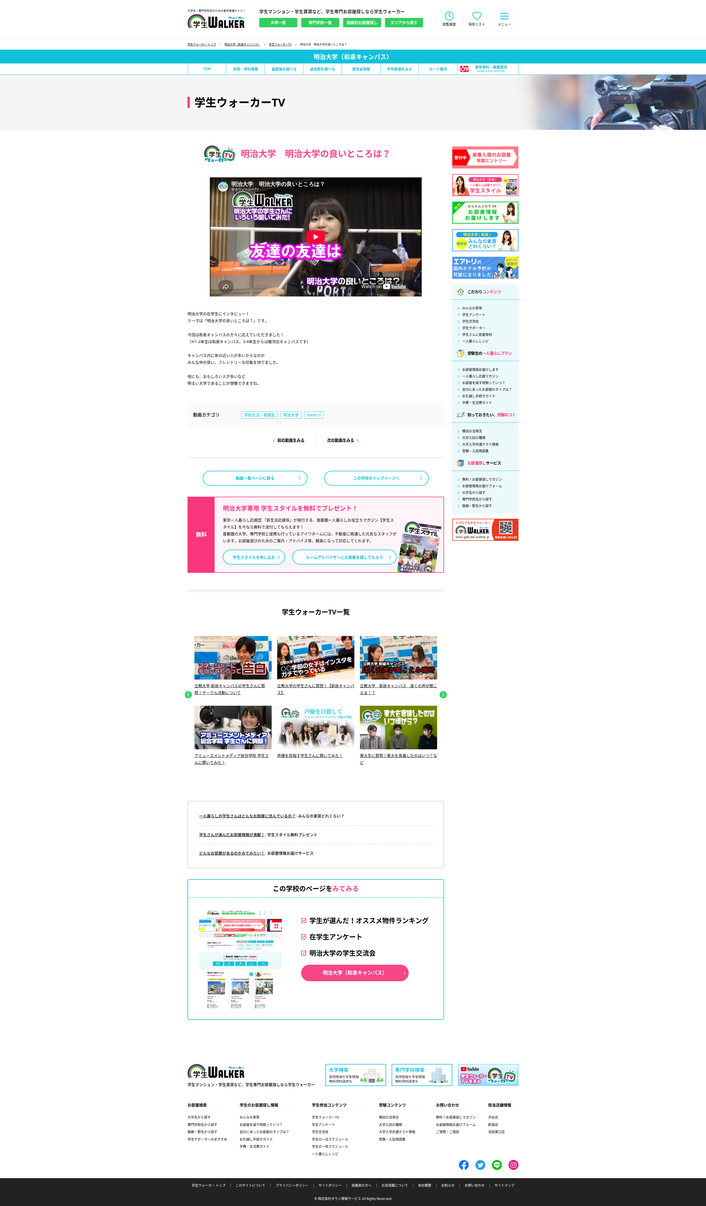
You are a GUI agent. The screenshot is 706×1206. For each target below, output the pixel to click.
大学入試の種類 (473, 438)
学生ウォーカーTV (280, 44)
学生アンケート (473, 315)
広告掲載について (395, 1186)
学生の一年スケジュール (330, 1146)
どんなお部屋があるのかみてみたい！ (232, 853)
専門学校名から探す (477, 499)
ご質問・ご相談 (447, 1132)
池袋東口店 (496, 1132)
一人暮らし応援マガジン (480, 376)
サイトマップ (504, 1186)
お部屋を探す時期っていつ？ (483, 383)
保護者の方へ (361, 1186)
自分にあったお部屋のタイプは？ (487, 389)
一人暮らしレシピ (475, 341)
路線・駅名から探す (477, 506)
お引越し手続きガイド (478, 396)
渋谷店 (493, 1117)
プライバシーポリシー (292, 1186)
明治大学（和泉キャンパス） (242, 44)
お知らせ (447, 1186)
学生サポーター (473, 328)
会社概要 (424, 1186)
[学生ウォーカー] (216, 21)
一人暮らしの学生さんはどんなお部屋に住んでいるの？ (247, 816)
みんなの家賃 (472, 308)
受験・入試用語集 (475, 451)
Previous (188, 694)
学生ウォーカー (216, 1071)
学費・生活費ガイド (477, 403)
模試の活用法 (472, 431)
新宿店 (493, 1124)
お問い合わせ (475, 1186)
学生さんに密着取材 (477, 334)
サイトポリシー (330, 1186)
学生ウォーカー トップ (202, 44)
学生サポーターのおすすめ (207, 1139)
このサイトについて (250, 1186)
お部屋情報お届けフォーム (482, 486)
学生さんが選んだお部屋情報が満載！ (232, 834)
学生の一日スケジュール (330, 1139)
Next (443, 694)
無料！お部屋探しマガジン (482, 479)
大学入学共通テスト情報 (480, 444)
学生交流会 (470, 321)
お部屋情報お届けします (480, 369)
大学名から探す (473, 492)
